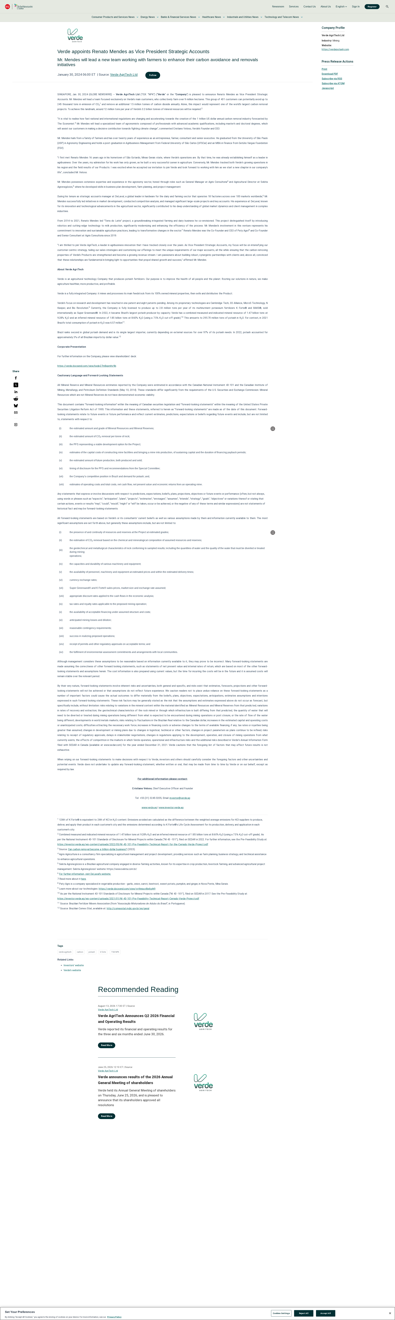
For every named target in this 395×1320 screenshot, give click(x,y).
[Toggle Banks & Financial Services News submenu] (199, 17)
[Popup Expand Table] (272, 428)
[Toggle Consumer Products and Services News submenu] (137, 17)
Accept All (325, 1313)
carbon (80, 952)
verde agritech (65, 952)
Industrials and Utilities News (242, 17)
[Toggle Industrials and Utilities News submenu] (261, 17)
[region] (197, 1313)
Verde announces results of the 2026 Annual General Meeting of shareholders (135, 1080)
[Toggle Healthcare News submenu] (223, 17)
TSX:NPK (115, 952)
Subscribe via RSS (332, 78)
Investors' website (74, 965)
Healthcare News (211, 17)
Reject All (303, 1313)
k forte (103, 952)
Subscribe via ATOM (333, 83)
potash (92, 952)
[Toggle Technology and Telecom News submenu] (301, 17)
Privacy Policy (114, 1317)
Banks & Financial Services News (178, 17)
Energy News (148, 17)
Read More (106, 1045)
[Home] (19, 6)
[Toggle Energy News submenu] (157, 17)
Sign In (356, 6)
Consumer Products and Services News (113, 17)
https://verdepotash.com (335, 49)
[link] (278, 7)
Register (372, 6)
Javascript (328, 88)
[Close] (390, 1313)
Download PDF (330, 73)
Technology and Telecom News (281, 17)
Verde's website (72, 970)
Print (324, 69)
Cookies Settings (281, 1313)
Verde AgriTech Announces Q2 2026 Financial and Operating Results (136, 1019)
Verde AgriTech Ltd (124, 74)
